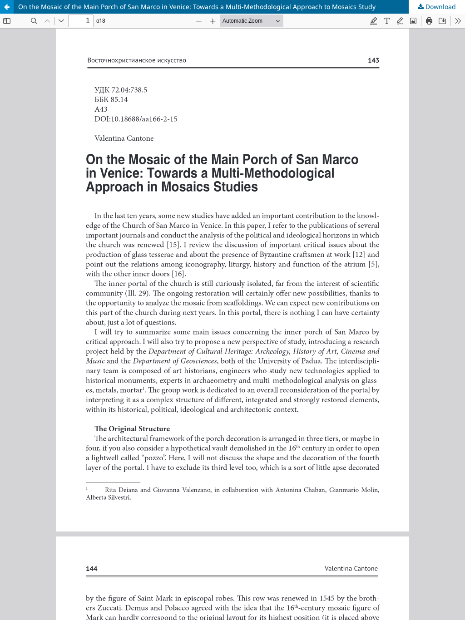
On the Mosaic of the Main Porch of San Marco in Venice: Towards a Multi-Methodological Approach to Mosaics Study (197, 6)
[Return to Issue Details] (7, 7)
